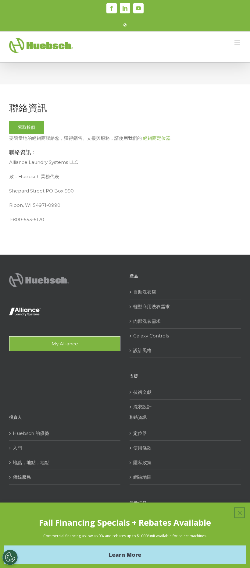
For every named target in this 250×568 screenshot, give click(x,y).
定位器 (140, 433)
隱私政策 (142, 462)
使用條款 (142, 448)
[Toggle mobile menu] (237, 42)
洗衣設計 (142, 407)
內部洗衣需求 (147, 321)
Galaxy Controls (151, 336)
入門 (17, 448)
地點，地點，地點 (31, 462)
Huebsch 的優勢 (31, 433)
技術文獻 (142, 392)
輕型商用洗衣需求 (151, 306)
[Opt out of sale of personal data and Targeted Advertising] (10, 557)
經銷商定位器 (156, 138)
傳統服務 (22, 477)
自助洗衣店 (144, 292)
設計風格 (142, 350)
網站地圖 (142, 477)
